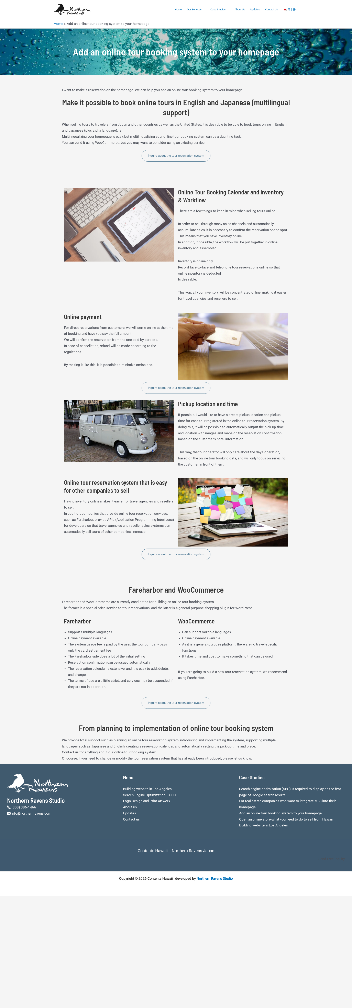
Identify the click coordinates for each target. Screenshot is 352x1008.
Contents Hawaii (153, 850)
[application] (203, 9)
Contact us (131, 819)
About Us (240, 9)
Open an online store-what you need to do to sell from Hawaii (286, 819)
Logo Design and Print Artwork (146, 801)
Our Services (194, 9)
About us (130, 807)
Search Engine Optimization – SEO (149, 795)
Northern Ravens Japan (193, 850)
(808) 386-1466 (23, 807)
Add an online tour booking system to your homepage (280, 813)
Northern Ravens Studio (215, 878)
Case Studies (218, 9)
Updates (255, 9)
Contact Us (271, 9)
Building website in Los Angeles (147, 789)
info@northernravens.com (31, 813)
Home (178, 9)
